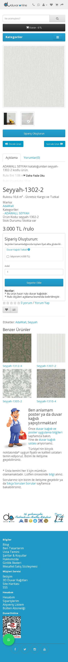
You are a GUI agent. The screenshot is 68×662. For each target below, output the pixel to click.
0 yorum (26, 303)
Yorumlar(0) (32, 158)
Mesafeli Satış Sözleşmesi (20, 566)
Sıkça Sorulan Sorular (21, 483)
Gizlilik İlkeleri (12, 563)
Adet (7, 266)
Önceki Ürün (15, 144)
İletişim (7, 576)
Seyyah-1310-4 (46, 401)
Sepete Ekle (34, 282)
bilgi (52, 474)
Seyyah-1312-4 (12, 366)
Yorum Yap (42, 303)
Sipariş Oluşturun (34, 133)
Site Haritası (11, 584)
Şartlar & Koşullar (15, 555)
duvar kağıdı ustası (41, 441)
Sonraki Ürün (52, 144)
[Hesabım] (44, 5)
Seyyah (32, 322)
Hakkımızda (10, 559)
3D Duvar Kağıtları (15, 580)
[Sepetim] (56, 5)
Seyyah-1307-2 (46, 366)
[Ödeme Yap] (62, 5)
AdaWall (8, 206)
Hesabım (9, 597)
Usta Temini (11, 552)
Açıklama (12, 158)
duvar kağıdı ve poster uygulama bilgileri (45, 430)
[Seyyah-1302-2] (34, 76)
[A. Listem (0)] (51, 5)
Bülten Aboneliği (14, 608)
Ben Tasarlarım (13, 548)
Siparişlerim (11, 601)
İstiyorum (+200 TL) (20, 256)
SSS (5, 587)
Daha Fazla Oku (35, 175)
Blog (6, 545)
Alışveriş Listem (13, 605)
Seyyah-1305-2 (12, 401)
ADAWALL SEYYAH (17, 213)
